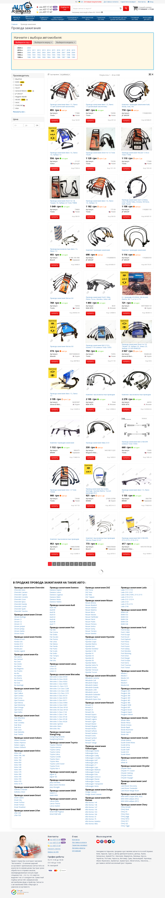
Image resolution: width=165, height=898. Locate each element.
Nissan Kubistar (91, 607)
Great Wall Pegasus (57, 812)
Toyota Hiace (54, 759)
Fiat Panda (53, 646)
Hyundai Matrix (90, 663)
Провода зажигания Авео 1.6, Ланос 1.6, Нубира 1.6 (64, 154)
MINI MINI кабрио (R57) (130, 801)
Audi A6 (52, 619)
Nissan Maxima (91, 610)
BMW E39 (124, 622)
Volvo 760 (17, 760)
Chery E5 (124, 812)
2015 (53, 50)
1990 (29, 55)
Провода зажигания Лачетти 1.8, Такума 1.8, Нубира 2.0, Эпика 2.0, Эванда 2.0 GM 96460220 (134, 346)
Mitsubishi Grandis (92, 687)
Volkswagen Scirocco (93, 777)
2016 (58, 50)
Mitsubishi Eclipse (91, 683)
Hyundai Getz (90, 646)
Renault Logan (90, 721)
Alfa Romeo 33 (90, 817)
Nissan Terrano (91, 631)
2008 (68, 52)
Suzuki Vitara (125, 754)
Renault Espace (90, 714)
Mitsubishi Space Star (93, 699)
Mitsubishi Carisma (92, 678)
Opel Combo (18, 696)
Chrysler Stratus (126, 775)
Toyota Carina (55, 752)
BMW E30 (124, 612)
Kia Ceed (17, 661)
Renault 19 (89, 705)
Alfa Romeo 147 (91, 807)
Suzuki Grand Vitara (128, 742)
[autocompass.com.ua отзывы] (20, 892)
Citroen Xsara (19, 633)
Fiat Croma (54, 632)
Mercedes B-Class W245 (58, 679)
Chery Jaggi (125, 816)
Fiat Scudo (53, 651)
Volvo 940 (17, 765)
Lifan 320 (17, 813)
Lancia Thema (55, 803)
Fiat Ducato (54, 637)
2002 (39, 52)
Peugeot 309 (125, 698)
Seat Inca (17, 727)
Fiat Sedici (53, 653)
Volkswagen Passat (92, 772)
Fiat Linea (53, 642)
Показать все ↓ (19, 112)
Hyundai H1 (89, 653)
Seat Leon (18, 730)
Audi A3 (52, 615)
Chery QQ (124, 823)
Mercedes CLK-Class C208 (59, 688)
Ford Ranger (125, 658)
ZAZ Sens (88, 592)
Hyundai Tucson (91, 672)
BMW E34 (124, 617)
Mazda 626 (125, 685)
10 (89, 564)
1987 (63, 57)
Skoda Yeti (125, 734)
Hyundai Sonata (91, 667)
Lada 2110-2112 (127, 597)
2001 (34, 52)
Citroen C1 (18, 619)
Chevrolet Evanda (20, 604)
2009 (73, 52)
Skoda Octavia (126, 725)
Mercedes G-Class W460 (58, 703)
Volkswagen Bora (91, 753)
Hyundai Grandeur (91, 649)
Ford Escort (125, 637)
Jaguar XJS (53, 777)
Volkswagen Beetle (92, 751)
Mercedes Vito (55, 728)
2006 (58, 52)
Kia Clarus (17, 666)
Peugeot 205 (125, 691)
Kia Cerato (18, 664)
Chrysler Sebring (127, 773)
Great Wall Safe (55, 814)
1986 (58, 57)
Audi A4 (52, 617)
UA (81, 2)
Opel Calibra (18, 693)
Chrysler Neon (126, 768)
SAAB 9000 (54, 795)
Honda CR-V (18, 644)
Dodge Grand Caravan (93, 794)
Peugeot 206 (125, 693)
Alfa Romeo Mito (91, 824)
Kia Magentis (19, 669)
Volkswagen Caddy (92, 755)
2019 (73, 50)
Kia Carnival (18, 659)
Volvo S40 (17, 767)
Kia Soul (17, 683)
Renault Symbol (91, 738)
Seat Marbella (19, 732)
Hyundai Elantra (91, 644)
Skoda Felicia (125, 723)
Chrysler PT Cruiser (128, 771)
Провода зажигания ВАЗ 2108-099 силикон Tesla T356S (135, 443)
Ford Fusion (125, 646)
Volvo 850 (17, 762)
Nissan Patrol (90, 619)
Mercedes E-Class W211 (58, 700)
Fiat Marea (54, 644)
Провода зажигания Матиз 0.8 (61, 298)
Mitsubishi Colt (90, 680)
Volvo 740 (17, 758)
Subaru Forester (20, 740)
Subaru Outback (20, 747)
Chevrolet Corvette (21, 597)
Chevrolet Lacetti (20, 606)
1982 (39, 57)
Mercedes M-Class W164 (59, 710)
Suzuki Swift (125, 750)
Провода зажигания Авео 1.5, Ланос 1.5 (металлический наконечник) (64, 105)
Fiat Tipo (53, 658)
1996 (58, 55)
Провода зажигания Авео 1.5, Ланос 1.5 (64, 394)
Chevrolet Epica (19, 602)
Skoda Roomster (127, 730)
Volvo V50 (17, 779)
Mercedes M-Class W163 (59, 707)
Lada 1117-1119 (127, 590)
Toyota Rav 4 (54, 768)
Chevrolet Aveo (19, 590)
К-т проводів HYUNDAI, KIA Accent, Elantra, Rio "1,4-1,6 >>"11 (135, 298)
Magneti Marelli (20, 97)
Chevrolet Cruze (20, 599)
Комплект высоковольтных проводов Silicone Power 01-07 (100, 539)
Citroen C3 (18, 624)
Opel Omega (18, 707)
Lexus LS (53, 671)
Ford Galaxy (125, 649)
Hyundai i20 (89, 658)
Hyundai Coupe (90, 642)
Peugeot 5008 (126, 705)
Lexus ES (53, 666)
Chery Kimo (125, 819)
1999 (73, 55)
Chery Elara (125, 814)
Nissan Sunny (90, 629)
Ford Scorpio (125, 660)
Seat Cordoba (19, 723)
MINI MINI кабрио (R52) (130, 799)
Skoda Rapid (125, 727)
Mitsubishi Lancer (91, 692)
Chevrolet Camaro (20, 592)
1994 (48, 55)
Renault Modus (90, 728)
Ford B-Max (125, 630)
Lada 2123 (125, 602)
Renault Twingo (91, 743)
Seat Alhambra (19, 718)
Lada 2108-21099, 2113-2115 (131, 595)
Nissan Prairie (90, 622)
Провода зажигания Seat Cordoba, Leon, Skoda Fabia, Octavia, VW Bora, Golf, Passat (135, 202)
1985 (53, 57)
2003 (44, 52)
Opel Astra (18, 691)
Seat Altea (18, 720)
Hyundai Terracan (91, 670)
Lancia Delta (54, 801)
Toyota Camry (55, 750)
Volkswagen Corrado (92, 758)
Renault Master (90, 724)
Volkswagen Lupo (91, 767)
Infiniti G (124, 760)
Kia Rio (16, 673)
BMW (19, 82)
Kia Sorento (18, 680)
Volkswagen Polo (91, 774)
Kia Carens (18, 657)
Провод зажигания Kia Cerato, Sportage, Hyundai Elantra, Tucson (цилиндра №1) (98, 491)
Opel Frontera (19, 700)
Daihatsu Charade (20, 789)
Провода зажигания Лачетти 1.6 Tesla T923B (100, 154)
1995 (53, 55)
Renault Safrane (91, 731)
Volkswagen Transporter (94, 784)
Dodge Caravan (91, 792)
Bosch (17, 85)
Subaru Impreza (20, 742)
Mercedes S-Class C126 (58, 712)
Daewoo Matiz (55, 597)
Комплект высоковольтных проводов (100, 394)
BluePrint (18, 79)
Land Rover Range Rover (130, 791)
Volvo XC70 (18, 784)
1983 (44, 57)
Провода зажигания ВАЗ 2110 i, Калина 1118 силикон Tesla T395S (98, 346)
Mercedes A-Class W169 (58, 677)
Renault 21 (89, 707)
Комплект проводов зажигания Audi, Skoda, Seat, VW (136, 105)
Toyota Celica (55, 754)
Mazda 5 (124, 680)
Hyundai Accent (91, 639)
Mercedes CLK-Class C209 (59, 691)
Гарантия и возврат (128, 2)
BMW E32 (124, 615)
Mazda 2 (124, 673)
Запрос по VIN (53, 852)
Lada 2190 (125, 606)
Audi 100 (53, 607)
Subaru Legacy (19, 745)
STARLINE (19, 105)
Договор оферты (78, 848)
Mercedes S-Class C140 (58, 714)
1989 (73, 57)
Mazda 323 (125, 678)
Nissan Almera (90, 603)
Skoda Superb (126, 732)
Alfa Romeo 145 (91, 802)
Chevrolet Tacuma (21, 611)
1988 (68, 57)
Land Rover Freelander (129, 788)
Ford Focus (125, 644)
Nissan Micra (90, 612)
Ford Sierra (125, 663)
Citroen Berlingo (20, 617)
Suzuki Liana (125, 747)
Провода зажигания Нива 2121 (97, 443)
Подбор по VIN (65, 8)
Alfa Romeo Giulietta (92, 821)
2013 (44, 50)
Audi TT (52, 624)
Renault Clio (89, 712)
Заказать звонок (54, 849)
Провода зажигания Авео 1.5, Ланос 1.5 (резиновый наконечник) (99, 105)
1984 (48, 57)
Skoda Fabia (125, 720)
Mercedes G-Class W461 (58, 705)
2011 (34, 50)
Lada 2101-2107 (127, 592)
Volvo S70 (17, 772)
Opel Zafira (18, 712)
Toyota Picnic (55, 766)
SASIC (17, 102)
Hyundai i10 (89, 656)
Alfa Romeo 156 (91, 809)
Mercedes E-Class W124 (58, 696)
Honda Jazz (18, 649)
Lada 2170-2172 (127, 604)
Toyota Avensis (55, 747)
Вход (151, 2)
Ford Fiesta (125, 642)
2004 (48, 52)
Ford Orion (125, 656)
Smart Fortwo (19, 805)
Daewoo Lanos (55, 592)
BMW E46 (124, 624)
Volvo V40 (17, 777)
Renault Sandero (91, 733)
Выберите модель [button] (65, 42)
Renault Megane (91, 726)
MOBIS (20, 99)
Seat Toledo (18, 734)
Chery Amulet (126, 807)
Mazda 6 (124, 683)
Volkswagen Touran (92, 781)
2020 (29, 48)
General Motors (23, 91)
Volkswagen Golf (91, 760)
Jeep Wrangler (55, 787)
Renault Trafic (90, 740)
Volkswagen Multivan (93, 770)
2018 (68, 50)
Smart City (18, 800)
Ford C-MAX (125, 632)
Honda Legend (19, 651)
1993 (44, 55)
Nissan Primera (90, 624)
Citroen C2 (18, 622)
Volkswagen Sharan (92, 779)
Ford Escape (125, 634)
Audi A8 (52, 622)
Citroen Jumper (19, 626)
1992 (39, 55)
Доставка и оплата (111, 2)
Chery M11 (125, 821)
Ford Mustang (126, 653)
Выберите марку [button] (43, 42)
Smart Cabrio (19, 798)
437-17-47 (46, 6)
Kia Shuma (18, 678)
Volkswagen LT (90, 765)
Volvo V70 (17, 781)
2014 (48, 50)
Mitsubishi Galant (91, 685)
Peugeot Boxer (126, 710)
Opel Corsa (18, 698)
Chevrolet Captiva (20, 595)
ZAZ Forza (89, 590)
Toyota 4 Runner (56, 745)
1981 (34, 57)
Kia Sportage (18, 685)
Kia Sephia (18, 676)
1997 (63, 55)
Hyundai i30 (89, 660)
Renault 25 (89, 710)
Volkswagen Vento (92, 786)
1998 (68, 55)
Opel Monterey (19, 705)
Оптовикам (76, 851)
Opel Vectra (18, 710)
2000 (29, 52)
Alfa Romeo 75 (90, 819)
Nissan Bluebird (91, 605)
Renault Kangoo (91, 717)
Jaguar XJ (53, 774)
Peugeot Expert (126, 712)
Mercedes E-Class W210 (58, 698)
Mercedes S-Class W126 (58, 717)
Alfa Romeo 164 (91, 812)
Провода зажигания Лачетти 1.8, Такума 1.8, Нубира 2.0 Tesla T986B (63, 202)
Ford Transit (125, 667)
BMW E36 (124, 619)
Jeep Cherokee (55, 782)
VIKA (17, 108)
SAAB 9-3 (53, 793)
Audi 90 (52, 612)
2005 (53, 52)
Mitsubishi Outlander (92, 694)
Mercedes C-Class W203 (58, 684)
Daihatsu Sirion (19, 792)
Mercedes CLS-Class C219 (59, 693)
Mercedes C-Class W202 (58, 681)
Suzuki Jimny (125, 745)
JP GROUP (19, 94)
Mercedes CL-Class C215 (59, 686)
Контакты (142, 2)
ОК (37, 125)
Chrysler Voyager (127, 778)
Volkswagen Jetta (91, 763)
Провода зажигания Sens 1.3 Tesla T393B (63, 491)
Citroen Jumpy (19, 629)
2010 (29, 50)
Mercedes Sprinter (56, 724)
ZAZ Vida (88, 595)
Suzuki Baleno (126, 740)
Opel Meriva (18, 703)
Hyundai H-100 (90, 651)
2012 (39, 50)
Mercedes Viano (55, 726)
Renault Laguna (91, 719)
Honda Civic (18, 642)
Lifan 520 (17, 815)
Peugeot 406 (125, 703)
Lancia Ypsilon (55, 806)
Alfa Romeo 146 (91, 805)
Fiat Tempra (54, 656)
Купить (55, 121)
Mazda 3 (124, 676)
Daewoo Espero (56, 590)
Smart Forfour (19, 802)
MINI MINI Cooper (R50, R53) (131, 796)
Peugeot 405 (125, 700)
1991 (34, 55)
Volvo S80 (17, 774)
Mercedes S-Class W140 (58, 719)
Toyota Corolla (55, 757)
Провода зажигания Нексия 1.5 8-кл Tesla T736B (135, 154)
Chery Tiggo (125, 826)
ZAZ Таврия (89, 597)
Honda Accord (19, 639)
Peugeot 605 (125, 707)
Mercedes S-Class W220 (58, 721)
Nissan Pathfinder (91, 617)
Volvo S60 (17, 769)
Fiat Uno (53, 660)
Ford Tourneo (126, 665)
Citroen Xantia (19, 631)
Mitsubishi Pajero (91, 697)
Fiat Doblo (53, 634)
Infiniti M (124, 762)
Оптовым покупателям (92, 2)
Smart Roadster (20, 807)
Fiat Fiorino (54, 639)
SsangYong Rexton (56, 739)
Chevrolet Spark (20, 609)
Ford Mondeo (126, 651)
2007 (63, 52)
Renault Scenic (90, 736)
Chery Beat (125, 809)
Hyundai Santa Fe (91, 665)
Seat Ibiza (17, 725)
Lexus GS (53, 669)
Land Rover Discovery (129, 786)
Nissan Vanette (90, 633)
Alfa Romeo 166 (91, 814)
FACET (17, 88)
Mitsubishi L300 (91, 690)
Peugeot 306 (125, 696)
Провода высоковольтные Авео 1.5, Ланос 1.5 (64, 250)
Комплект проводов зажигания (98, 250)
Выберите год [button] (22, 42)
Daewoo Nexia (55, 599)
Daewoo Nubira (55, 602)
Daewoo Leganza (56, 595)
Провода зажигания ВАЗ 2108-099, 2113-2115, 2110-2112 (135, 539)
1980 (29, 57)
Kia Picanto (18, 671)
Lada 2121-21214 (127, 599)
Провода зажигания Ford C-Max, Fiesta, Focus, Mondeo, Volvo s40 (98, 298)
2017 (63, 50)
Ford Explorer (126, 639)
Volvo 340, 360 (19, 755)
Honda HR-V (18, 646)
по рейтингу (64, 75)
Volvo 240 (17, 753)
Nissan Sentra (90, 626)
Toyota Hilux (54, 761)
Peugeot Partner (127, 714)
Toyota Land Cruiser (57, 764)
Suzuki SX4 (125, 752)
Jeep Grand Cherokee (57, 785)
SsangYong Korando (57, 737)
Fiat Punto (53, 649)
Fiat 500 (53, 630)
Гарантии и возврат (79, 845)
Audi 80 (52, 610)
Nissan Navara (90, 615)
